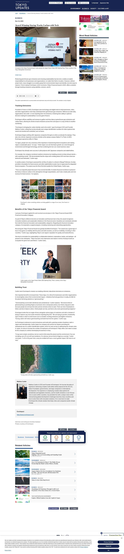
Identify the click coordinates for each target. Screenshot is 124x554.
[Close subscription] (101, 533)
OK (108, 550)
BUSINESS (85, 8)
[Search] (62, 3)
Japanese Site (104, 3)
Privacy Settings (108, 542)
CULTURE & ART (103, 8)
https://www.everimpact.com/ (25, 414)
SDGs (37, 437)
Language (95, 3)
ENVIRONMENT (76, 8)
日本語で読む (18, 75)
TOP (16, 13)
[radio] (45, 438)
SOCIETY (93, 8)
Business (21, 437)
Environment (29, 437)
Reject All (108, 546)
